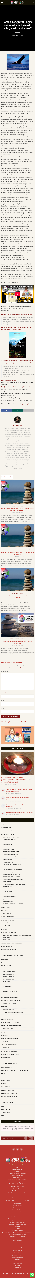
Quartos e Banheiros (9, 899)
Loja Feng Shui (7, 891)
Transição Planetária (9, 993)
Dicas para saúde (8, 1102)
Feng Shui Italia (7, 859)
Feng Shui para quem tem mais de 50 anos (15, 872)
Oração (3, 1083)
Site (2, 708)
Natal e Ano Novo (7, 1077)
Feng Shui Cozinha (8, 849)
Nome (3, 693)
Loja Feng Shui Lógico (8, 380)
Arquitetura (5, 907)
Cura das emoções (8, 976)
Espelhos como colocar (10, 842)
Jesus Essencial (17, 1263)
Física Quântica (7, 881)
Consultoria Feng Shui (9, 839)
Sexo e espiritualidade (10, 989)
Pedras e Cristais (8, 984)
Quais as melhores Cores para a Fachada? (19, 812)
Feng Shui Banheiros (17, 1190)
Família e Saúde (7, 844)
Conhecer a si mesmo (8, 946)
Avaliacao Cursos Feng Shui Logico (13, 955)
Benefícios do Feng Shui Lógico (14, 1012)
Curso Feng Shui (6, 953)
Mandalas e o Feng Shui (10, 1063)
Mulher (3, 1073)
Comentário (5, 671)
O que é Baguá (7, 939)
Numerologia (5, 1080)
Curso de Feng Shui (8, 1009)
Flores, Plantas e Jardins (10, 1022)
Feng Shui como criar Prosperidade (13, 847)
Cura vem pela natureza (10, 1003)
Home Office (5, 1035)
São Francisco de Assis (9, 1096)
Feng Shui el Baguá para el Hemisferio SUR (17, 857)
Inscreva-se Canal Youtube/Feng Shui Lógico (16, 314)
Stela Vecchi (17, 425)
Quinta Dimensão (8, 986)
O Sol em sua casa (8, 1028)
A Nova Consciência (8, 974)
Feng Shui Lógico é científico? (12, 864)
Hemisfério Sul (7, 886)
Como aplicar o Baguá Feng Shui (12, 943)
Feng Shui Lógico (17, 593)
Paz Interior (6, 981)
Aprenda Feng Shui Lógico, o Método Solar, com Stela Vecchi (18, 549)
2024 (2, 824)
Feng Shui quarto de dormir (11, 876)
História (4, 1032)
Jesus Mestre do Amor (9, 1045)
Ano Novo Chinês (6, 831)
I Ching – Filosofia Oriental (10, 1038)
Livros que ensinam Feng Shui (11, 1054)
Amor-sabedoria (6, 827)
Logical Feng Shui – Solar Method (13, 889)
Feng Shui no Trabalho (9, 867)
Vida (2, 1115)
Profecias (6, 1047)
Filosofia (5, 1041)
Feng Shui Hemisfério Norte (11, 851)
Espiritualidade (6, 969)
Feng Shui (4, 1006)
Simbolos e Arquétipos (10, 991)
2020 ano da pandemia (9, 971)
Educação (7, 925)
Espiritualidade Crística (9, 997)
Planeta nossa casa (8, 1090)
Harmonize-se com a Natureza (11, 1025)
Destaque (4, 959)
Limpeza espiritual (8, 979)
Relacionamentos (8, 901)
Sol (2, 1106)
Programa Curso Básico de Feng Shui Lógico (16, 387)
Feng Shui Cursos (7, 1016)
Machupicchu (5, 1057)
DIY (2, 962)
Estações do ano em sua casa (11, 1000)
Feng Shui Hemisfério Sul (10, 854)
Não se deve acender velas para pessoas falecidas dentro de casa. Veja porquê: (13, 780)
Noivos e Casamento (9, 894)
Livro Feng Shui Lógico (9, 1051)
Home (17, 1167)
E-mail (3, 700)
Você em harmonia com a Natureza (13, 903)
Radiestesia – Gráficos (9, 1093)
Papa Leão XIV (5, 1087)
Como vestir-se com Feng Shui (12, 837)
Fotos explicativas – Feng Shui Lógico (14, 884)
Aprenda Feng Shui (17, 506)
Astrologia (5, 910)
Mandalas (4, 1061)
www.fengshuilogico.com (25, 404)
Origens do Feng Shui (9, 896)
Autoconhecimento (8, 916)
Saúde (3, 1100)
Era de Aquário (6, 965)
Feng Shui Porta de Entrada (11, 874)
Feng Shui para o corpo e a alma (12, 869)
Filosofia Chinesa (7, 1019)
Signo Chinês (7, 913)
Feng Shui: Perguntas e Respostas (13, 879)
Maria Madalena (6, 1067)
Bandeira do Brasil (7, 920)
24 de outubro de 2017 (17, 35)
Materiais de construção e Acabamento (14, 1070)
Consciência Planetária (17, 638)
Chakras (4, 929)
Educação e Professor (9, 922)
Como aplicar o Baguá (8, 932)
